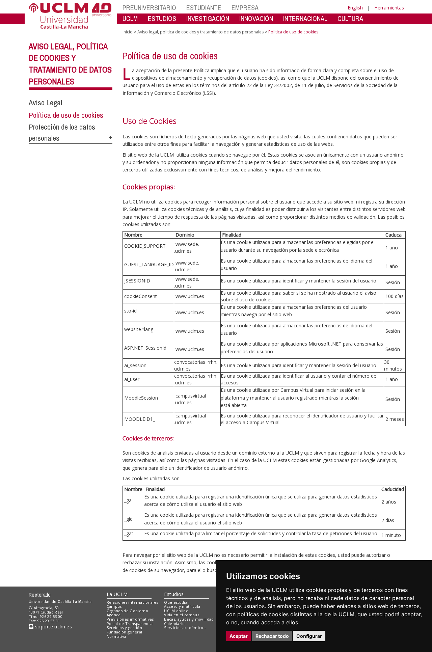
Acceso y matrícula (182, 606)
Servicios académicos (184, 627)
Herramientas (389, 7)
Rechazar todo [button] (272, 636)
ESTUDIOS (162, 18)
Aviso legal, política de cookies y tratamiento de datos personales (200, 32)
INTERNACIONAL (305, 18)
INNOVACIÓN (256, 18)
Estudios (174, 594)
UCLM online (176, 610)
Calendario (174, 623)
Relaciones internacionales (132, 602)
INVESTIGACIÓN (207, 18)
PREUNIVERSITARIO (149, 7)
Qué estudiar (176, 602)
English (355, 7)
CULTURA (350, 18)
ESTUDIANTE (203, 7)
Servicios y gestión (124, 627)
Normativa (117, 636)
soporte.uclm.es (52, 626)
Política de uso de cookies (66, 115)
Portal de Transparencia (130, 623)
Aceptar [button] (239, 636)
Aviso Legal (45, 103)
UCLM (130, 18)
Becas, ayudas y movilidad (189, 619)
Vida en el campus (181, 614)
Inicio (128, 32)
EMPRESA (245, 7)
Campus (114, 606)
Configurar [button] (309, 636)
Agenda (114, 614)
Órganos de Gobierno (127, 610)
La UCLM (117, 594)
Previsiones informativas (130, 619)
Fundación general (124, 631)
